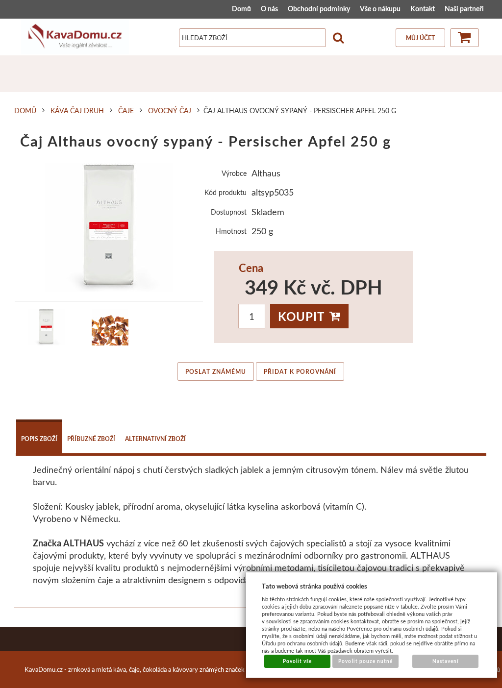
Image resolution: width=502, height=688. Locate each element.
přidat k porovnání (300, 371)
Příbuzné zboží (91, 438)
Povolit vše (297, 661)
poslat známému (215, 371)
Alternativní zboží (155, 438)
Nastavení (445, 661)
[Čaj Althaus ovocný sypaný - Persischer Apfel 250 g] (109, 227)
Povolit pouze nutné (365, 661)
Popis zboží (39, 438)
